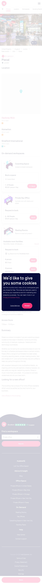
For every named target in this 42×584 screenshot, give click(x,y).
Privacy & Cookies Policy (11, 297)
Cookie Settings (15, 305)
